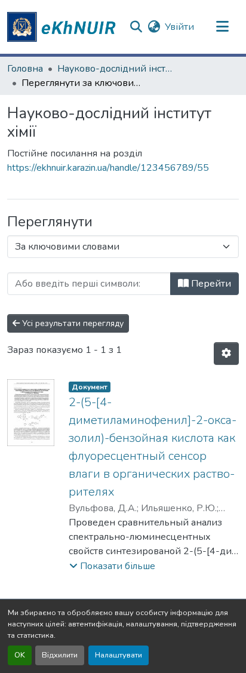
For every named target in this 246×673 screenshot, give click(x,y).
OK (19, 655)
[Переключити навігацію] (222, 27)
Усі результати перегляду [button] (72, 323)
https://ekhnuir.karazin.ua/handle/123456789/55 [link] (108, 167)
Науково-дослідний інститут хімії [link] (117, 68)
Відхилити (60, 655)
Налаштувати (118, 655)
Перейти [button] (210, 283)
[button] (63, 27)
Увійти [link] (179, 26)
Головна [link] (25, 68)
